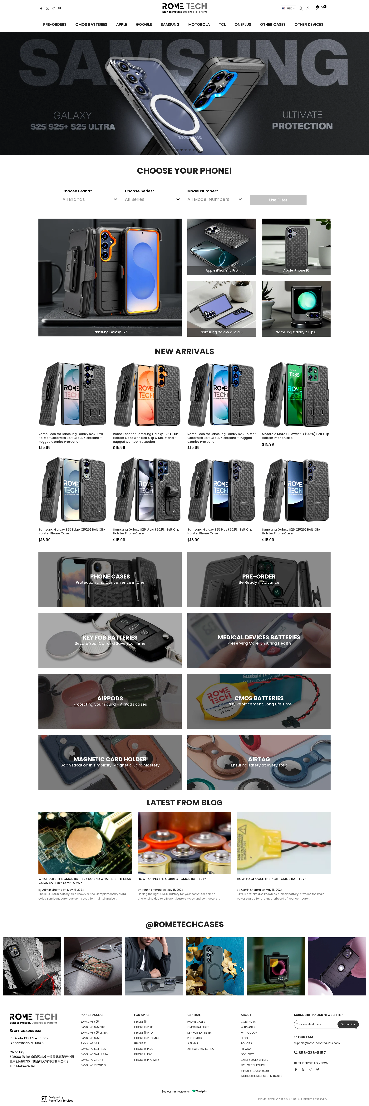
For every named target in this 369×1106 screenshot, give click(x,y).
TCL (222, 24)
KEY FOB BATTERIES (199, 1033)
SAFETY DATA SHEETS (254, 1060)
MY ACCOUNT (250, 1033)
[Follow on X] (47, 8)
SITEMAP (192, 1043)
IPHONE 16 (140, 1022)
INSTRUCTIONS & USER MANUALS (261, 1076)
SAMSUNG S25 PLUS (93, 1027)
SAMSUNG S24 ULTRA (94, 1054)
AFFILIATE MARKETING (200, 1049)
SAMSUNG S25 (90, 1022)
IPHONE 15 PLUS (143, 1049)
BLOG (244, 1038)
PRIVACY (246, 1049)
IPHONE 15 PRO (143, 1054)
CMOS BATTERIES (91, 24)
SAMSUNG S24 (90, 1043)
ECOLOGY (247, 1054)
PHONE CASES (196, 1022)
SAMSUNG (170, 24)
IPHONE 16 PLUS (143, 1027)
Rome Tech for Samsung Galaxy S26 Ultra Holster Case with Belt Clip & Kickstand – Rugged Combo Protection (70, 438)
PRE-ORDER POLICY (253, 1065)
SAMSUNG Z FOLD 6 (93, 1065)
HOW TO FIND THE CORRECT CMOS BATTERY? (172, 879)
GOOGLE (144, 24)
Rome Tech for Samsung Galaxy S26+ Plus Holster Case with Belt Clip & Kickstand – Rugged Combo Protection (146, 438)
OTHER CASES (273, 24)
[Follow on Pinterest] (59, 8)
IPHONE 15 (140, 1043)
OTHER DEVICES (309, 24)
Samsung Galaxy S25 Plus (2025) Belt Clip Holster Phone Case (219, 531)
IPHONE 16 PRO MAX (146, 1038)
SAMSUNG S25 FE (91, 1038)
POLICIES (246, 1043)
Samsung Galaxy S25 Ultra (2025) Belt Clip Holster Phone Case (146, 531)
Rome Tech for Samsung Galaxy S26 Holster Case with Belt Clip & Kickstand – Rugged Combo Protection (221, 438)
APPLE (121, 24)
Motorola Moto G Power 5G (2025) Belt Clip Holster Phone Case (295, 436)
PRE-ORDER (194, 1038)
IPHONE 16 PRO (143, 1033)
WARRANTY (248, 1027)
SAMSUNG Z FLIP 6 (92, 1060)
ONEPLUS (243, 24)
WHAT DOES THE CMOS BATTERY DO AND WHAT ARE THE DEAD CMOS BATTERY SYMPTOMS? (84, 881)
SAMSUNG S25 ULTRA (94, 1033)
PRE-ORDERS (54, 24)
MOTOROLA (199, 24)
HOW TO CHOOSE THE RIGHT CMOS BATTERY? (271, 879)
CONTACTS (248, 1022)
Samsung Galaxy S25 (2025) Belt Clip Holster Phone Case (291, 531)
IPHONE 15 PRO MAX (146, 1060)
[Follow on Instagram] (53, 8)
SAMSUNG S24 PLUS (93, 1049)
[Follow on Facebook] (41, 8)
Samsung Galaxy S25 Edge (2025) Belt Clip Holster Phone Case (71, 531)
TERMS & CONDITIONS (255, 1070)
